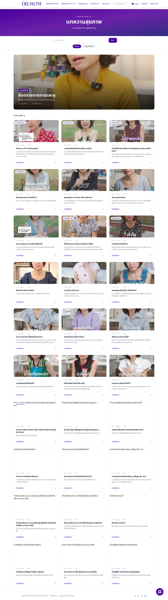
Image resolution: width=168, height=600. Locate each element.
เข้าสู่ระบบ (144, 4)
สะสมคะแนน (105, 4)
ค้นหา (113, 40)
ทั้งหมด (77, 46)
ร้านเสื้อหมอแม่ (83, 4)
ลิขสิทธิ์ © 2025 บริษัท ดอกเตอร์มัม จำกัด (35, 596)
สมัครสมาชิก (154, 4)
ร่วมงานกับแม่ (94, 4)
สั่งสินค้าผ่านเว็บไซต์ (52, 4)
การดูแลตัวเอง (88, 46)
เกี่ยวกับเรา (53, 596)
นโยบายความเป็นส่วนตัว (66, 596)
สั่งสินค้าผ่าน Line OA (68, 4)
